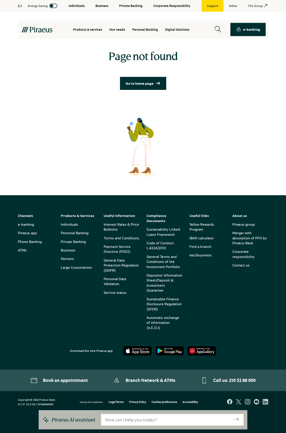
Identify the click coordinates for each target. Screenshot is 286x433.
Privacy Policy (137, 402)
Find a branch (200, 246)
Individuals (69, 224)
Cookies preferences (164, 402)
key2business (200, 255)
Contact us (241, 265)
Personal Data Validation (115, 281)
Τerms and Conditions (121, 238)
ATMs (22, 250)
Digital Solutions (177, 29)
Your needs (117, 29)
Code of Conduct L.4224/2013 (160, 245)
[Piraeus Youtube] (256, 402)
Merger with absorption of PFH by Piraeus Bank (249, 237)
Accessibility (190, 402)
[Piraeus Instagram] (247, 402)
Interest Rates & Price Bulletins (121, 227)
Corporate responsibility (243, 254)
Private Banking (73, 241)
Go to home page (140, 83)
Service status (115, 292)
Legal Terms (116, 402)
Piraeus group (243, 224)
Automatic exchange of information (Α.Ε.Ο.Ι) (163, 322)
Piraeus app (27, 232)
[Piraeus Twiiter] (238, 402)
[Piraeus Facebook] (229, 402)
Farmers (67, 258)
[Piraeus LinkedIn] (265, 402)
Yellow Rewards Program (201, 227)
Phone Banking (30, 241)
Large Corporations (76, 267)
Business (68, 250)
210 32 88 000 (242, 380)
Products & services (87, 29)
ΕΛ (20, 5)
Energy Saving (38, 6)
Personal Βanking (145, 29)
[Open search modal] (218, 29)
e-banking (251, 29)
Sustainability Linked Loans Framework (163, 232)
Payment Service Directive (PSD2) (117, 249)
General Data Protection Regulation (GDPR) (121, 265)
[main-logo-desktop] (37, 29)
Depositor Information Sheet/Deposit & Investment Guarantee (164, 283)
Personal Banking (74, 232)
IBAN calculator (201, 238)
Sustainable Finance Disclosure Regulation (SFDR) (164, 304)
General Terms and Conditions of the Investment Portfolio (163, 261)
